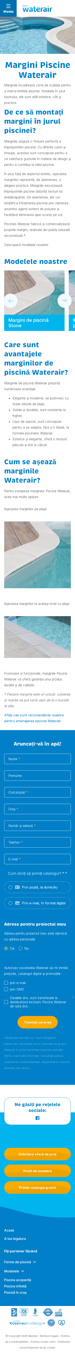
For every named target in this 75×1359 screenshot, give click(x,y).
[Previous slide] (10, 301)
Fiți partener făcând (20, 1251)
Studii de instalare (37, 1171)
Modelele (11, 1271)
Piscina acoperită (17, 1280)
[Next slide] (65, 301)
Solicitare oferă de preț (37, 1154)
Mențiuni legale (49, 1336)
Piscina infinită (15, 1286)
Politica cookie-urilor (43, 1341)
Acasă (9, 1230)
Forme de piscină (17, 1262)
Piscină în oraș (15, 1292)
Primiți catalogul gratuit (37, 1188)
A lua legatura (15, 1239)
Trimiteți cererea (37, 1022)
